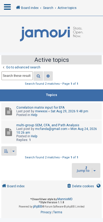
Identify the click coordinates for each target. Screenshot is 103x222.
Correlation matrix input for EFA (40, 107)
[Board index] (51, 34)
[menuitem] (80, 186)
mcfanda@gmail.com (51, 129)
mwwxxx (41, 111)
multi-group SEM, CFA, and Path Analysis (47, 125)
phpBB (37, 206)
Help (34, 115)
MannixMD (65, 199)
